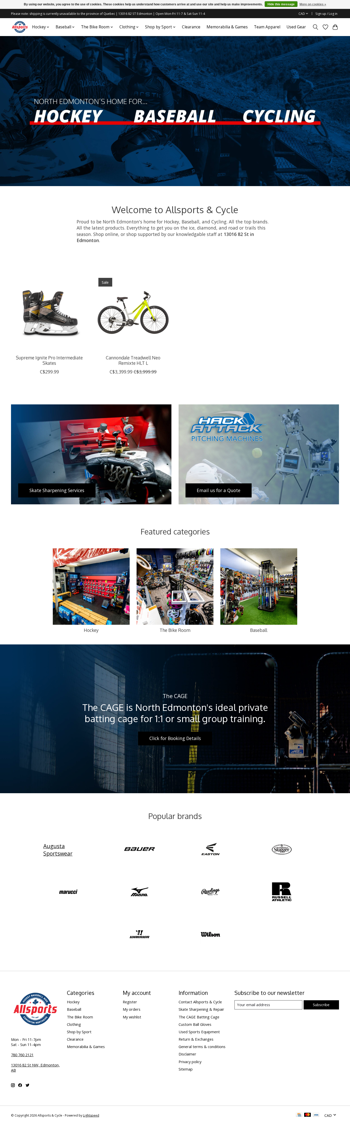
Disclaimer (187, 1053)
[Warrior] (139, 935)
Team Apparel (267, 27)
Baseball (258, 630)
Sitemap (186, 1069)
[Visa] (316, 1115)
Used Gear (296, 27)
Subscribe (321, 1004)
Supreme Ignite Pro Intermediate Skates (49, 360)
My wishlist (132, 1016)
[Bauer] (139, 850)
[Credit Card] (299, 1115)
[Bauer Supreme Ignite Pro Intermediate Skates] (49, 312)
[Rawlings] (211, 892)
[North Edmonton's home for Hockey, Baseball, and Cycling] (20, 27)
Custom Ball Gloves (195, 1024)
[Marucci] (68, 892)
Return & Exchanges (196, 1039)
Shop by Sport (79, 1031)
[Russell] (282, 892)
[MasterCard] (307, 1115)
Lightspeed (91, 1115)
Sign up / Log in (326, 14)
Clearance (191, 27)
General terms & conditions (202, 1046)
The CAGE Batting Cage (199, 1016)
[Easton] (211, 850)
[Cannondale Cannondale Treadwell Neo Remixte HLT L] (133, 312)
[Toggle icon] (315, 27)
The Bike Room (175, 630)
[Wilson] (211, 935)
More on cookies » (313, 4)
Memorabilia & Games (227, 27)
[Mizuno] (139, 892)
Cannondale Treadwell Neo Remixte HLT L (133, 360)
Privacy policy (190, 1061)
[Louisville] (282, 850)
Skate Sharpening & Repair (201, 1009)
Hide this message (281, 4)
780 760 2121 (22, 1054)
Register (130, 1001)
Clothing (74, 1024)
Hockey (91, 630)
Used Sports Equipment (199, 1031)
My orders (131, 1009)
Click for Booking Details (175, 738)
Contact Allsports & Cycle (200, 1001)
